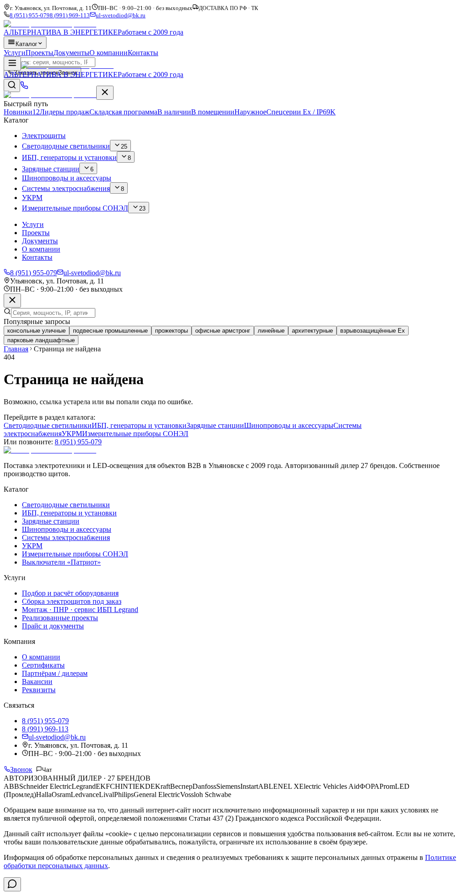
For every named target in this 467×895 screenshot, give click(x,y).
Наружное (250, 112)
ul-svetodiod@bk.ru (120, 15)
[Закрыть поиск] (12, 300)
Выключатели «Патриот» (61, 562)
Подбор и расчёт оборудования (70, 593)
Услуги (15, 53)
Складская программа (140, 112)
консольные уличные (36, 330)
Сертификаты (43, 665)
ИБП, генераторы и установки (139, 425)
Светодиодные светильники (48, 425)
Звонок (21, 769)
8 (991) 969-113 (70, 15)
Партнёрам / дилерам (55, 673)
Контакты (143, 53)
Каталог (26, 44)
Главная (16, 349)
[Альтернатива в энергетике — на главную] (50, 94)
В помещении (212, 112)
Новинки (22, 112)
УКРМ (72, 433)
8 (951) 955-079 (30, 15)
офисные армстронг (222, 330)
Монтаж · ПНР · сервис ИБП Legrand (80, 609)
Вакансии (37, 681)
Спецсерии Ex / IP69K (301, 112)
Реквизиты (39, 690)
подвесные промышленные (110, 330)
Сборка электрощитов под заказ (71, 601)
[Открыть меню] (12, 64)
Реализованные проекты (60, 618)
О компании (108, 53)
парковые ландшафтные (41, 340)
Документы (71, 53)
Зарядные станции (215, 425)
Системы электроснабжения (66, 537)
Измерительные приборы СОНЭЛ (135, 433)
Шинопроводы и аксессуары (288, 425)
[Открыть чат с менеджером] (12, 884)
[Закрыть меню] (105, 93)
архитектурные (312, 330)
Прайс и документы (53, 626)
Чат (47, 769)
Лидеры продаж (64, 112)
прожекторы (171, 330)
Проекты (39, 53)
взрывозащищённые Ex (372, 330)
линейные (271, 330)
